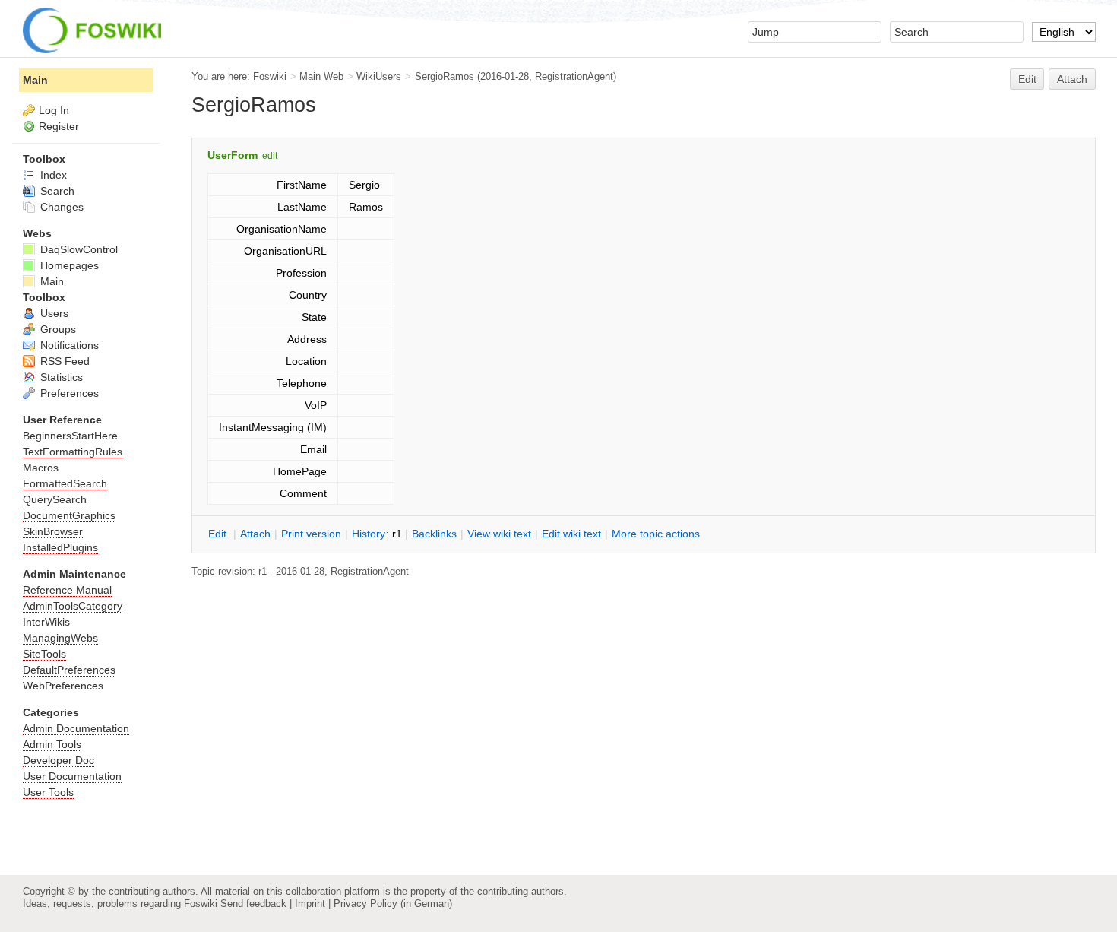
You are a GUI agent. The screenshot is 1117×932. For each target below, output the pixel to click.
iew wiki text (499, 534)
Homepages (68, 265)
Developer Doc (58, 760)
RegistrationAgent (574, 76)
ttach (255, 534)
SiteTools (44, 654)
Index (52, 175)
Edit (1027, 79)
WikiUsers (378, 76)
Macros (41, 467)
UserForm (232, 155)
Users (52, 313)
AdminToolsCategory (72, 606)
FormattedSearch (65, 483)
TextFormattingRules (72, 451)
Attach (1072, 79)
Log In (54, 110)
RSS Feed (63, 361)
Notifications (68, 345)
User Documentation (72, 776)
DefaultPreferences (69, 670)
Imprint (310, 903)
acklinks (434, 534)
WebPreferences (63, 686)
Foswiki (269, 76)
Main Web (321, 76)
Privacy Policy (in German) (393, 903)
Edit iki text (571, 534)
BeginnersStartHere (70, 436)
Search (55, 191)
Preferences (68, 393)
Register (59, 126)
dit (218, 534)
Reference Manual (67, 590)
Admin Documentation (76, 728)
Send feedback (253, 903)
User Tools (48, 792)
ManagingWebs (60, 638)
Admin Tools (52, 744)
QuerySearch (55, 499)
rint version (311, 534)
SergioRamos (444, 76)
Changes (60, 207)
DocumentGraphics (69, 515)
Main (35, 80)
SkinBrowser (53, 531)
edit (269, 156)
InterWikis (46, 622)
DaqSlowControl (77, 249)
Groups (56, 329)
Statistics (60, 377)
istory (368, 534)
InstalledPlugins (60, 547)
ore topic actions (656, 534)
